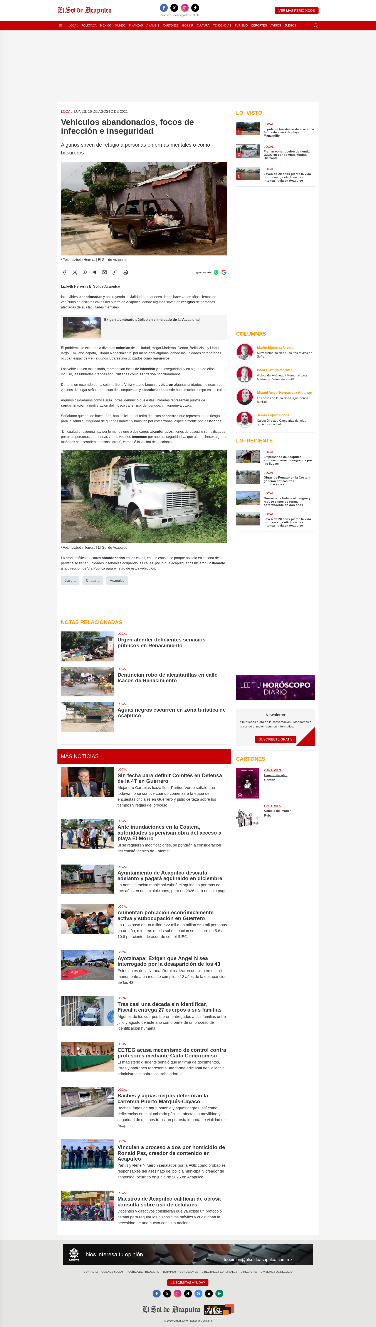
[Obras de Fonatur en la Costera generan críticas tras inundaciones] (248, 478)
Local (73, 25)
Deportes (259, 25)
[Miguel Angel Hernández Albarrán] (244, 397)
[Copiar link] (114, 272)
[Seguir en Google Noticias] (223, 272)
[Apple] (209, 1293)
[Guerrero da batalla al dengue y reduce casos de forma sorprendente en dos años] (248, 499)
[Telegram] (94, 272)
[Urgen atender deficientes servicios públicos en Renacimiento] (87, 646)
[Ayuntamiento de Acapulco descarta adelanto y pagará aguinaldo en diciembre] (87, 882)
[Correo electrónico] (104, 272)
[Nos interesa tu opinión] (188, 1254)
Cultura (203, 25)
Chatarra (92, 580)
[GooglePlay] (219, 1293)
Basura (70, 580)
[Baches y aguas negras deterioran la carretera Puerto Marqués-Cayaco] (87, 1110)
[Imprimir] (125, 272)
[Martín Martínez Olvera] (244, 351)
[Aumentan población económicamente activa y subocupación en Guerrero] (87, 924)
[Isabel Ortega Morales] (244, 374)
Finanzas (136, 25)
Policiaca (89, 25)
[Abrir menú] (60, 26)
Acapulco (117, 580)
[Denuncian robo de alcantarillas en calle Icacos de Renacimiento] (87, 681)
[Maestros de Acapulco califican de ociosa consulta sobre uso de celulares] (87, 1211)
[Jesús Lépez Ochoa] (244, 419)
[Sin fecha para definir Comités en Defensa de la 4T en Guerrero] (87, 790)
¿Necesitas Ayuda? (188, 1282)
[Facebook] (164, 8)
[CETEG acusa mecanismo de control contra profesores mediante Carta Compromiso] (87, 1062)
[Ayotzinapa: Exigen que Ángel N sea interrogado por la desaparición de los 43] (87, 970)
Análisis (152, 25)
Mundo (120, 25)
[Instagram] (185, 8)
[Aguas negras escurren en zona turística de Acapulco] (87, 716)
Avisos (275, 25)
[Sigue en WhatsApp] (216, 272)
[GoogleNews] (198, 1293)
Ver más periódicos (297, 10)
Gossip (187, 25)
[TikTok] (195, 8)
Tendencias (222, 25)
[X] (174, 8)
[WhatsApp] (85, 272)
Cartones (171, 25)
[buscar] (316, 25)
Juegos (290, 25)
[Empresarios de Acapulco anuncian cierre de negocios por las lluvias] (248, 457)
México (105, 25)
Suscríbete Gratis (275, 739)
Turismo (241, 25)
